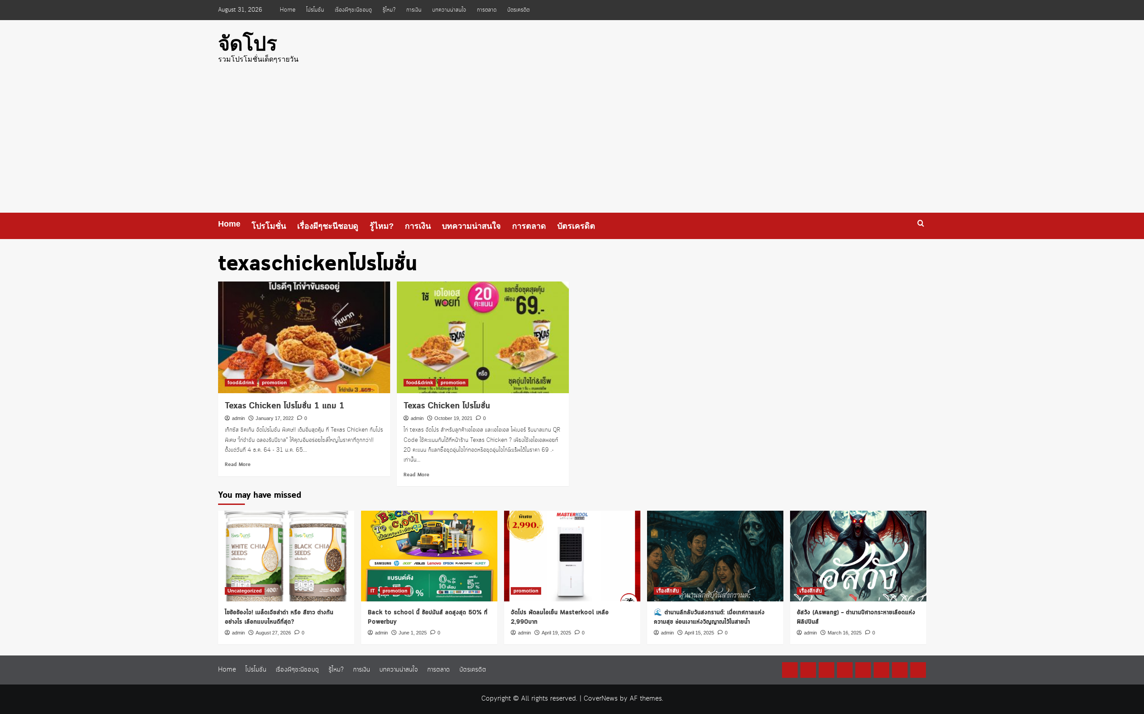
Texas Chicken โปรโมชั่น (447, 406)
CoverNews (601, 698)
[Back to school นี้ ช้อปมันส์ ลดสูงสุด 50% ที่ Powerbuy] (429, 556)
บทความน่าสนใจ (449, 10)
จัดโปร (247, 43)
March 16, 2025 (845, 632)
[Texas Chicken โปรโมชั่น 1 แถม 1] (304, 337)
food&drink (240, 382)
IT (372, 590)
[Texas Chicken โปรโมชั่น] (483, 337)
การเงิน (413, 10)
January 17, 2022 (275, 418)
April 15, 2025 (699, 632)
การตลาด (486, 10)
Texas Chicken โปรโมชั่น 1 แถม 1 (285, 406)
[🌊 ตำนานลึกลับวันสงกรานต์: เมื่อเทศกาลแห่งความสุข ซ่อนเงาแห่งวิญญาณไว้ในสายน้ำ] (715, 556)
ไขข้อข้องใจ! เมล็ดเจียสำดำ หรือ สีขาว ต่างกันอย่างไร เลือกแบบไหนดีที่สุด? (279, 617)
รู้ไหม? (389, 10)
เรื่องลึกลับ (667, 590)
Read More (238, 464)
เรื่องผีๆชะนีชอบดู (353, 10)
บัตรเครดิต (518, 10)
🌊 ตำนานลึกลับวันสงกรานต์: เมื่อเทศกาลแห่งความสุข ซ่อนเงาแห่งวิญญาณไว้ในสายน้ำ (709, 617)
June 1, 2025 (413, 632)
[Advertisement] (572, 145)
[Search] (920, 223)
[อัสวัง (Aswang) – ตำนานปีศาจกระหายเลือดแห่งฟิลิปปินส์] (858, 556)
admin (238, 418)
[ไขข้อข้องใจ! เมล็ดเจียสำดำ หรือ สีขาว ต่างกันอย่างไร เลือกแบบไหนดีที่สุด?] (286, 556)
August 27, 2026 (273, 632)
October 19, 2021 (453, 418)
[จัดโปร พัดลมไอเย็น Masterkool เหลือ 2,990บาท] (572, 556)
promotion (274, 382)
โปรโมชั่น (315, 10)
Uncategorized (244, 590)
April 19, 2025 (556, 632)
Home (287, 10)
